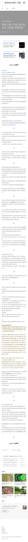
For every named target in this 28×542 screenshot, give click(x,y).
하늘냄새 (3, 529)
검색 (22, 3)
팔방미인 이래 (4, 533)
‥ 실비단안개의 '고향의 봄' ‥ (13, 3)
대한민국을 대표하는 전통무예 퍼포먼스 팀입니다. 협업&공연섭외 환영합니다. (9, 56)
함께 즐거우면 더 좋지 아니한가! (8, 508)
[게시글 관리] (9, 450)
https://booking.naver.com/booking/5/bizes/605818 (12, 51)
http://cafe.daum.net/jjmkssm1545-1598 (11, 74)
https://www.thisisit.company (10, 41)
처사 (2, 527)
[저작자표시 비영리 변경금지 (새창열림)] (19, 450)
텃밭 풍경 (12, 456)
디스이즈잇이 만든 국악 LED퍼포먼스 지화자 (9, 45)
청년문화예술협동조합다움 (9, 53)
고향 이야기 (6, 456)
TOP (25, 527)
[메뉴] (25, 3)
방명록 (13, 8)
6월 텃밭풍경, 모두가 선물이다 (9, 464)
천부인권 (3, 531)
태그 (7, 8)
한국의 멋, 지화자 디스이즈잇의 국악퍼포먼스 (9, 43)
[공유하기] (7, 450)
